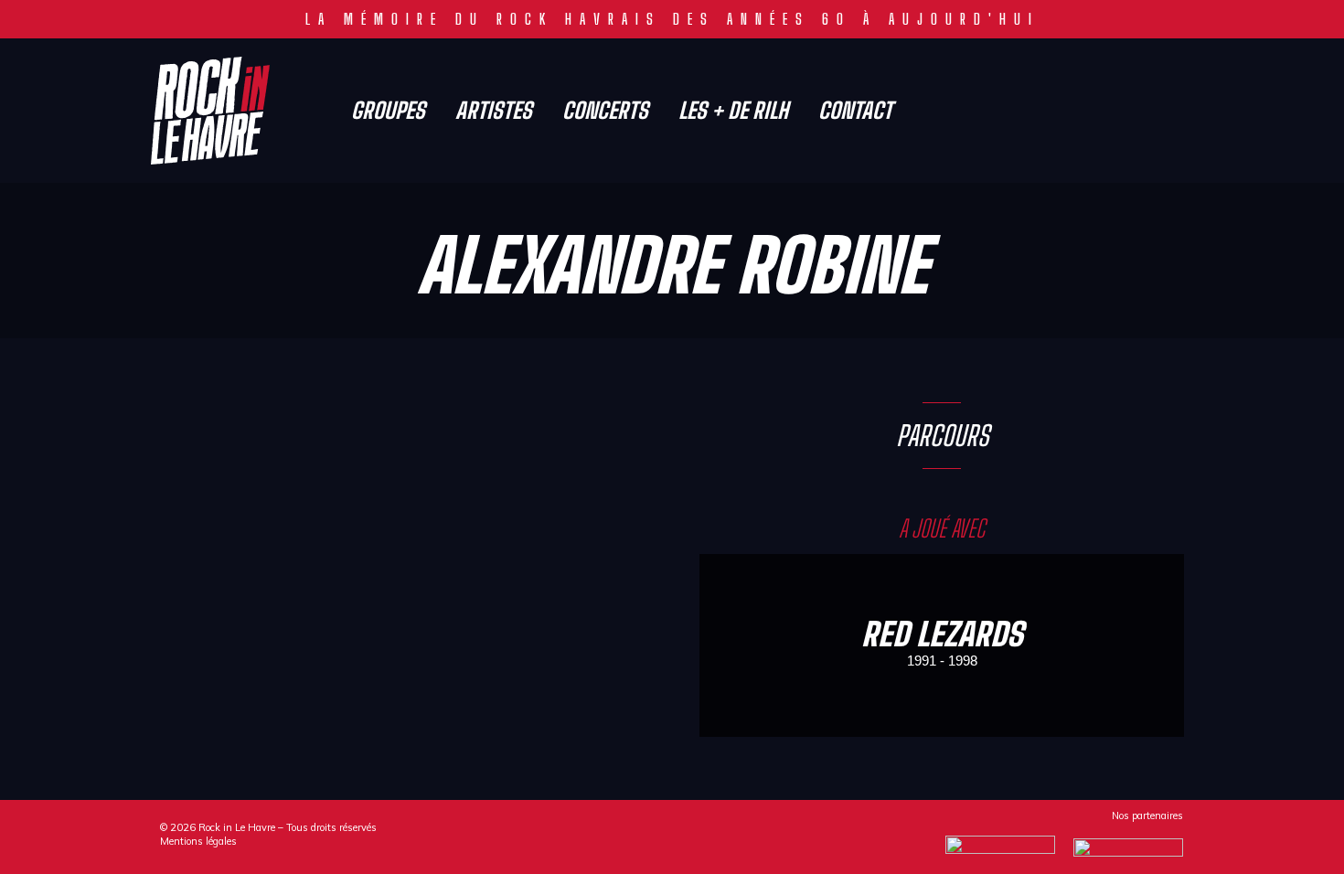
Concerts (605, 110)
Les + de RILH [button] (733, 110)
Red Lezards (942, 634)
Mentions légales (198, 841)
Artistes (493, 110)
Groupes (388, 110)
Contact (855, 110)
